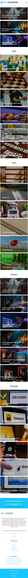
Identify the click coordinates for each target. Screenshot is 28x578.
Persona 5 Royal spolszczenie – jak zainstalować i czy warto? (11, 378)
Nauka (14, 163)
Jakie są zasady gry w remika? (10, 138)
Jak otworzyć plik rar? (8, 473)
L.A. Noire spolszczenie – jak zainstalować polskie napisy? (13, 308)
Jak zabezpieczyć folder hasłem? (11, 421)
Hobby (14, 51)
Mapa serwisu (14, 573)
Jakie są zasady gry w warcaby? (10, 86)
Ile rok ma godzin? (7, 180)
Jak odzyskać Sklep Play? (8, 456)
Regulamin (14, 576)
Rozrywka (14, 274)
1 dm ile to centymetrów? (9, 232)
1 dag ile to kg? (6, 215)
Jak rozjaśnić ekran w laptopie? (10, 438)
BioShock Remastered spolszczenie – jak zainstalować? (12, 29)
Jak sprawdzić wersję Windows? (11, 490)
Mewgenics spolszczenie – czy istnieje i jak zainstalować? (13, 360)
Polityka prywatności (14, 570)
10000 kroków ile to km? (9, 267)
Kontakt (14, 536)
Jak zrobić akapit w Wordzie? (10, 403)
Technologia (14, 386)
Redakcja (14, 534)
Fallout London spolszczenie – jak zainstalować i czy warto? (10, 16)
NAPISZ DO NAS (14, 504)
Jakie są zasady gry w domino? (10, 155)
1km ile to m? (5, 197)
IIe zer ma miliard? (7, 250)
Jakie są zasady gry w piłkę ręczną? (11, 103)
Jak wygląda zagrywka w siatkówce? (12, 68)
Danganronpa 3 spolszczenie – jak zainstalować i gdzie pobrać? (10, 43)
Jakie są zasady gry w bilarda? (10, 121)
